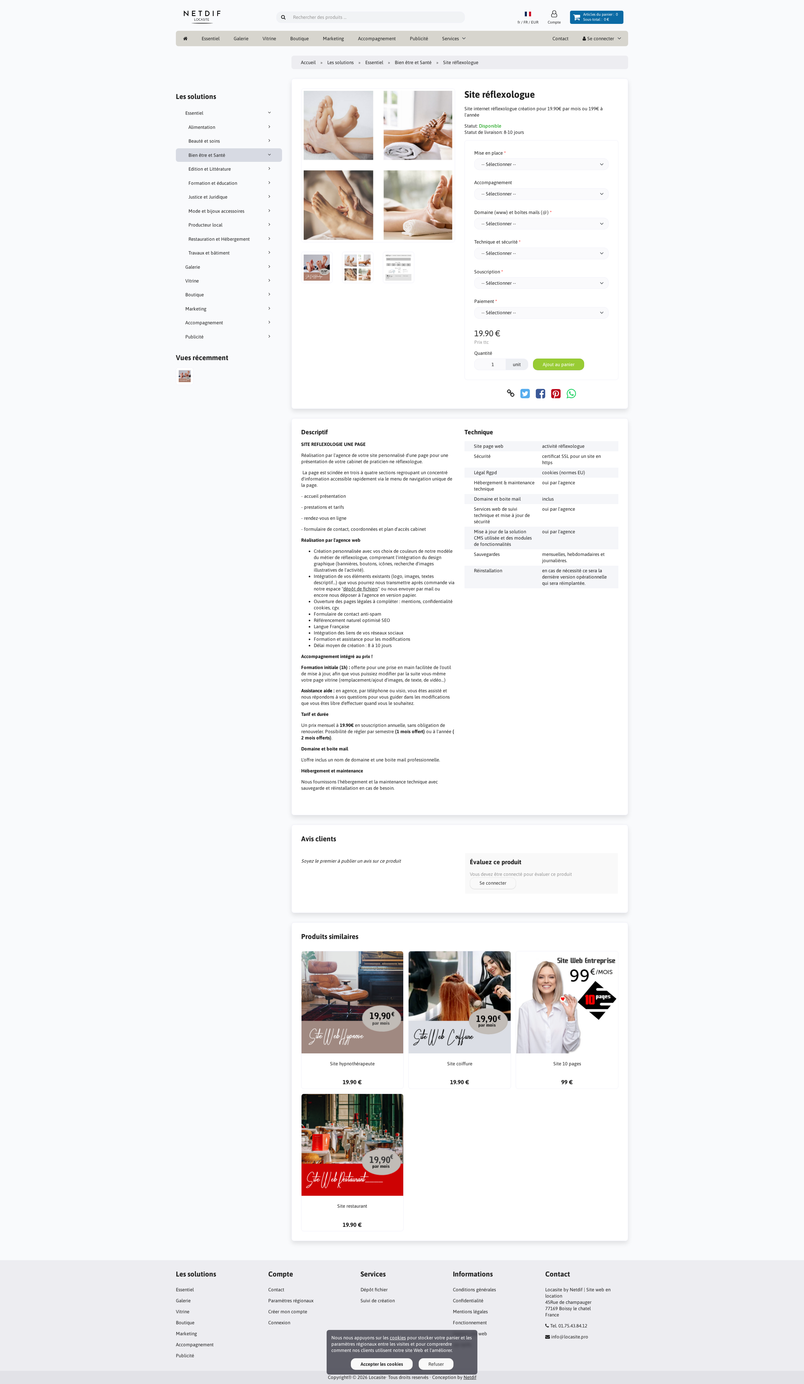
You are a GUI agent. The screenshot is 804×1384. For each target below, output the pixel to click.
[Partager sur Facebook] (540, 393)
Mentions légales (470, 1311)
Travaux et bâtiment (209, 252)
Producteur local (205, 225)
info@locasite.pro (569, 1336)
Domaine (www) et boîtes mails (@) (511, 212)
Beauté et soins (204, 141)
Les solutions (340, 62)
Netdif (470, 1377)
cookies (398, 1337)
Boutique (299, 38)
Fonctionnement (470, 1322)
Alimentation (201, 127)
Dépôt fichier (374, 1289)
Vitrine (269, 38)
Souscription (487, 271)
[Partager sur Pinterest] (556, 393)
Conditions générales (474, 1289)
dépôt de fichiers (360, 588)
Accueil (308, 62)
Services (450, 38)
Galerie (241, 38)
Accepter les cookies (382, 1364)
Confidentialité (468, 1300)
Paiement (484, 301)
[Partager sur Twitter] (525, 393)
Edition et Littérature (209, 169)
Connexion (279, 1322)
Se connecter (600, 38)
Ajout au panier (558, 364)
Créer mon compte (287, 1311)
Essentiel (211, 38)
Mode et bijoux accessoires (216, 211)
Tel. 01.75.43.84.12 (568, 1325)
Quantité (483, 353)
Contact (560, 38)
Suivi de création (378, 1300)
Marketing (333, 38)
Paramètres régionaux (290, 1300)
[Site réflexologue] (184, 376)
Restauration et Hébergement (219, 239)
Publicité (419, 38)
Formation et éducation (212, 183)
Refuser (436, 1364)
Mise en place (488, 153)
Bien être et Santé (206, 155)
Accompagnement (377, 38)
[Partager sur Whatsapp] (571, 393)
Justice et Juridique (207, 197)
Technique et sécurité (496, 241)
